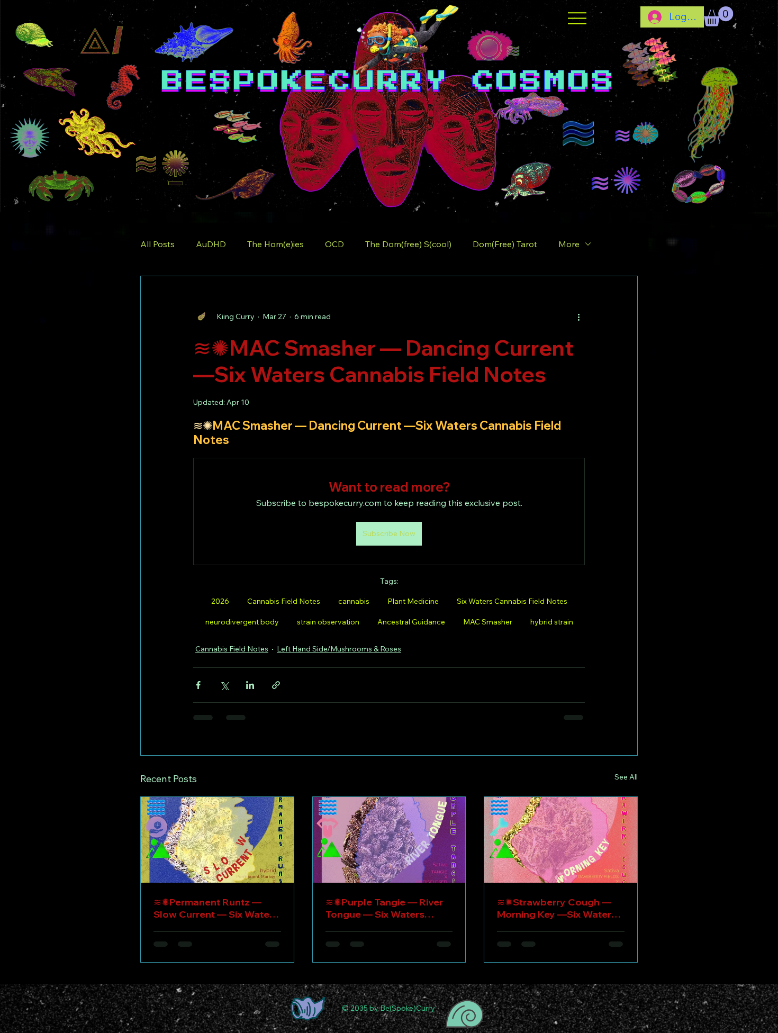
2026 (220, 601)
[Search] (661, 106)
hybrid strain (551, 622)
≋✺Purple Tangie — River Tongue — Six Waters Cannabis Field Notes (384, 908)
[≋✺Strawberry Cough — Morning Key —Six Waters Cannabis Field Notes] (560, 840)
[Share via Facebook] (198, 685)
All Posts (157, 244)
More (569, 244)
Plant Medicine (413, 601)
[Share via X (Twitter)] (224, 685)
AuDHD (211, 244)
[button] (718, 16)
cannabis (353, 601)
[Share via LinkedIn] (250, 685)
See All (626, 777)
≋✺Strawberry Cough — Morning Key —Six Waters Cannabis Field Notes (557, 908)
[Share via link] (276, 685)
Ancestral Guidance (411, 622)
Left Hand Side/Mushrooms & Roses (339, 649)
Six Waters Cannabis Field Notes (512, 601)
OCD (334, 244)
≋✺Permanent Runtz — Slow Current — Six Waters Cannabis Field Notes (215, 908)
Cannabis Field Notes (283, 601)
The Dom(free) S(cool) (408, 244)
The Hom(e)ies (275, 244)
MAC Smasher (487, 622)
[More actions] (578, 316)
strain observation (328, 622)
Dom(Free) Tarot (505, 244)
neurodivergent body (242, 622)
